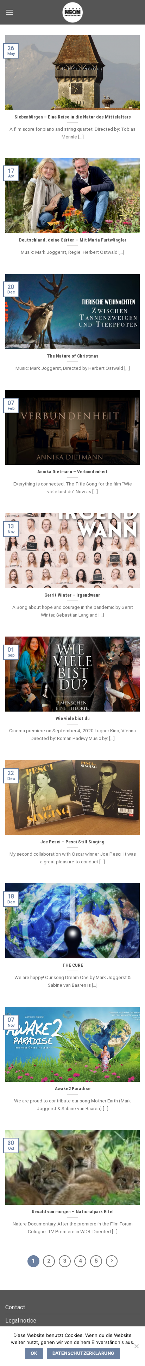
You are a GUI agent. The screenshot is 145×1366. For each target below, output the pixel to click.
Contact (15, 1307)
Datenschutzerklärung (83, 1353)
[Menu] (9, 12)
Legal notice (20, 1320)
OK (34, 1353)
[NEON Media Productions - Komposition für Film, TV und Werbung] (72, 12)
